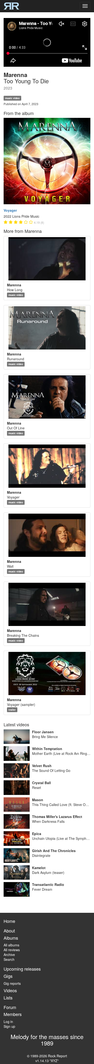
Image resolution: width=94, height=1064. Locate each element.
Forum (10, 1007)
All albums (11, 945)
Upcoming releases (22, 969)
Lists (8, 997)
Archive (9, 954)
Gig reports (12, 983)
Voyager (10, 210)
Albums (11, 938)
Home (9, 921)
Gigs (8, 976)
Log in (8, 1021)
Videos (10, 990)
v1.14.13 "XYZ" (47, 1060)
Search (9, 959)
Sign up (9, 1026)
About (9, 930)
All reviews (12, 949)
